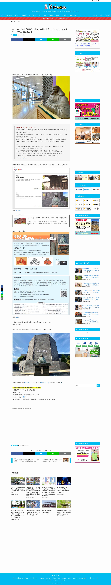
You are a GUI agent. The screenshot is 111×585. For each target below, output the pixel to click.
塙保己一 (22, 445)
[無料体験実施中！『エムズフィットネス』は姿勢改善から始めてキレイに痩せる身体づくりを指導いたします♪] (78, 270)
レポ (52, 580)
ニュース (48, 580)
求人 (59, 578)
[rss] (99, 1)
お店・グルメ (29, 578)
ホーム (16, 578)
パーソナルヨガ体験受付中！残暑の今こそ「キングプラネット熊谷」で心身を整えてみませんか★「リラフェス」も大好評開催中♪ (90, 306)
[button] (17, 39)
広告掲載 (64, 578)
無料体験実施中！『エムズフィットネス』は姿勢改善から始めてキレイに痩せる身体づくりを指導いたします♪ (90, 269)
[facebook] (92, 1)
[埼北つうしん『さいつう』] (55, 6)
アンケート (94, 578)
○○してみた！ (49, 578)
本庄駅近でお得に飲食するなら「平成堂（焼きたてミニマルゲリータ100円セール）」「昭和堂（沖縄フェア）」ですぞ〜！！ (90, 313)
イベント (36, 578)
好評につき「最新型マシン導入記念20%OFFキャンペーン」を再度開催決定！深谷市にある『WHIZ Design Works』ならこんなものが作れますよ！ (91, 299)
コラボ (69, 578)
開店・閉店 (22, 578)
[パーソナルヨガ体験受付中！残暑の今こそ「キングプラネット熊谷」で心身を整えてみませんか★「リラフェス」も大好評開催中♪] (78, 307)
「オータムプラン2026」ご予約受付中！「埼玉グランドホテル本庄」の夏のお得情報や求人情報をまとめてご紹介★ (91, 291)
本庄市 (17, 317)
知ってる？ (75, 578)
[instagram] (97, 1)
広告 (55, 578)
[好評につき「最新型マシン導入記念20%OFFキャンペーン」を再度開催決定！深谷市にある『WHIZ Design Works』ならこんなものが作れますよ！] (78, 299)
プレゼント (58, 580)
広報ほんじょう (44, 383)
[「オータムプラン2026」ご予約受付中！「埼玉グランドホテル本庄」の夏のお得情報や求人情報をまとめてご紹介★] (78, 292)
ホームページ (28, 383)
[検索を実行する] (98, 385)
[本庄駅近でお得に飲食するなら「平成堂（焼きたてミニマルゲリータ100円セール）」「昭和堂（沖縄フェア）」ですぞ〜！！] (78, 314)
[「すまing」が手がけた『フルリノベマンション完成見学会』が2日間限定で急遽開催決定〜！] (78, 321)
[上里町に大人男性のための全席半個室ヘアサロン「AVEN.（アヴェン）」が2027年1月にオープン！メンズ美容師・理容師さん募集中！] (78, 277)
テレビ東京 (18, 210)
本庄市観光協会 (23, 158)
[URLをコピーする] (65, 39)
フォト (88, 578)
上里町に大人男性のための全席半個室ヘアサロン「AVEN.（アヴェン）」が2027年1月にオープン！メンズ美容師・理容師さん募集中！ (90, 276)
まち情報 (15, 34)
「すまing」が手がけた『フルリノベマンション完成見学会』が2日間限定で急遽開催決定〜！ (90, 321)
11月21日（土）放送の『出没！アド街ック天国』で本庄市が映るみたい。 (47, 218)
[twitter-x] (94, 1)
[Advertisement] (41, 57)
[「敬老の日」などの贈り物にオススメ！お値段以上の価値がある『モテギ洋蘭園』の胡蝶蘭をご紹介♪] (78, 285)
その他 (63, 580)
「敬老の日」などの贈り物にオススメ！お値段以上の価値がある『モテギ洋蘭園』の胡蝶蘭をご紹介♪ (90, 284)
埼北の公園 (82, 578)
